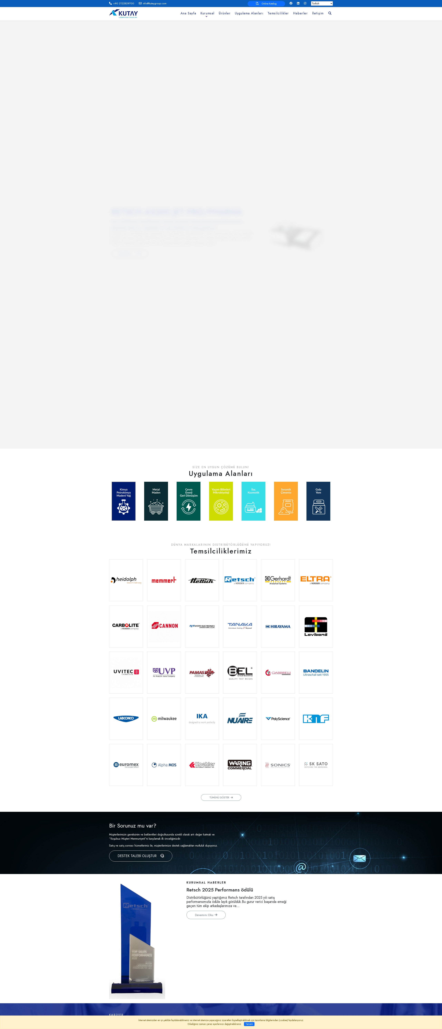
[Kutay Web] (123, 13)
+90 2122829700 (123, 3)
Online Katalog (269, 3)
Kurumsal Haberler (206, 883)
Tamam (249, 1024)
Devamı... (127, 253)
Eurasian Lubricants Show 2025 (220, 889)
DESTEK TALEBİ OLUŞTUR (138, 855)
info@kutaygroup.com (154, 3)
